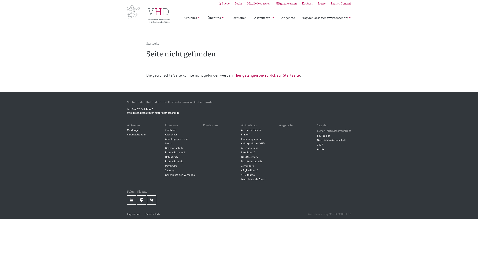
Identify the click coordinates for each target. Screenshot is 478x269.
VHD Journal (248, 174)
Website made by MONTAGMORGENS (329, 214)
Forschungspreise (251, 138)
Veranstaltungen (136, 134)
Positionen (239, 17)
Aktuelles (190, 17)
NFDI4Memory (249, 156)
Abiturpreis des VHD (253, 143)
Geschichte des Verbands (180, 174)
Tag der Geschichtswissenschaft (325, 17)
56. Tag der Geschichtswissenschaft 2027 (331, 140)
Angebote (288, 17)
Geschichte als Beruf (253, 179)
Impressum (133, 214)
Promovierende (174, 161)
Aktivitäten (262, 17)
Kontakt (307, 3)
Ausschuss (171, 134)
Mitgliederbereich (258, 3)
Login (238, 3)
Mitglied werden (286, 3)
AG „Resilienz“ (249, 170)
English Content (341, 3)
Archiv (320, 149)
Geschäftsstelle (174, 147)
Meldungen (133, 130)
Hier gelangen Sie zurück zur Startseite (267, 75)
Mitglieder (171, 165)
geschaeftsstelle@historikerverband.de (155, 112)
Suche (225, 3)
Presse (321, 3)
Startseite (152, 43)
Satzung (170, 170)
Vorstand (170, 130)
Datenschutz (152, 214)
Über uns (214, 17)
